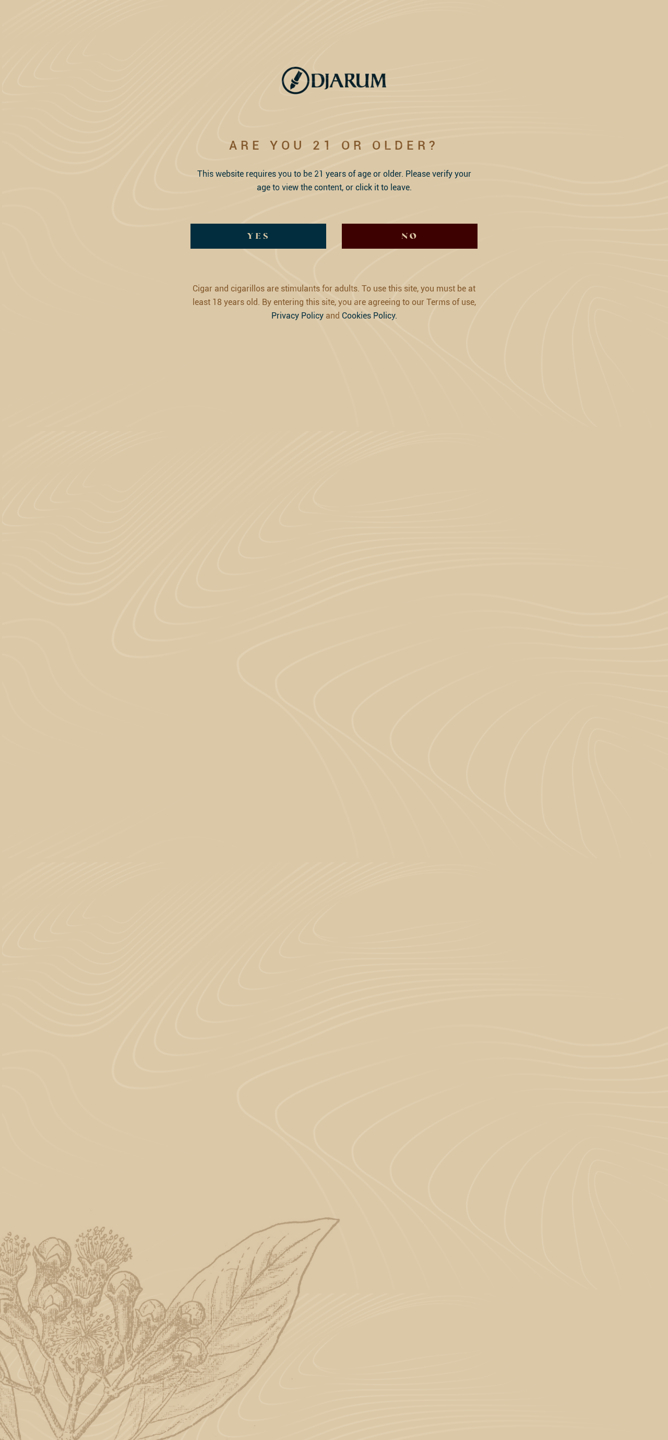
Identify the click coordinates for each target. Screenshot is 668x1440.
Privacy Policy (297, 316)
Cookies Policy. (369, 316)
